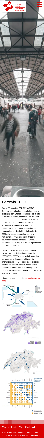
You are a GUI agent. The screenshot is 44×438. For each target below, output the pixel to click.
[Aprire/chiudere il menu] (39, 4)
